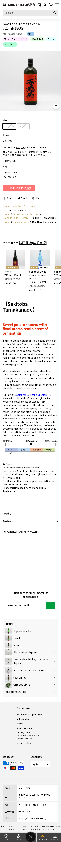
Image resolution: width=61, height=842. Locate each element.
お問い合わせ (12, 160)
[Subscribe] (50, 605)
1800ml (9, 126)
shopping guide (25, 727)
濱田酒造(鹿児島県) (13, 33)
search (20, 723)
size (5, 120)
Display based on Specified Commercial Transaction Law (28, 735)
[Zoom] (56, 106)
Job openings (24, 719)
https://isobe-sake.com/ (32, 818)
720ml (23, 126)
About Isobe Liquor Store (29, 714)
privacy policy (24, 743)
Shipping (20, 147)
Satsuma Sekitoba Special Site (33, 394)
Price (6, 135)
